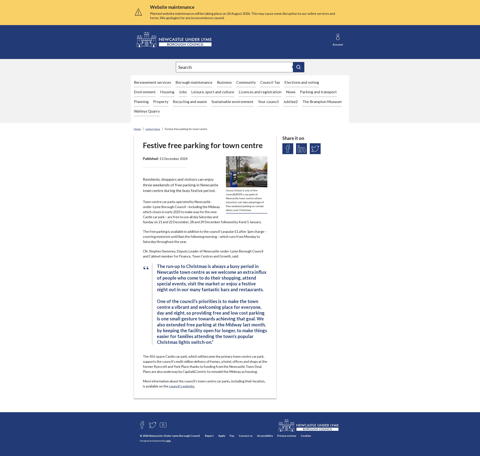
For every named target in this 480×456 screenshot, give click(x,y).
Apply (221, 435)
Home (137, 129)
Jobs (183, 92)
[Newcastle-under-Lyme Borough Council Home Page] (174, 40)
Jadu (168, 440)
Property (160, 101)
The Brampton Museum (322, 101)
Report (209, 435)
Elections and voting (301, 82)
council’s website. (182, 386)
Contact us (246, 435)
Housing (167, 92)
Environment (145, 92)
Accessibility (265, 435)
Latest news (153, 129)
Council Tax (270, 82)
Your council (268, 101)
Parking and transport (318, 92)
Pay (232, 435)
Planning (141, 101)
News (291, 92)
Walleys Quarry (147, 111)
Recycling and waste (190, 101)
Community (246, 82)
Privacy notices (286, 435)
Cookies (306, 435)
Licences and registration (260, 92)
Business (224, 82)
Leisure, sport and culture (212, 92)
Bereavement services (152, 82)
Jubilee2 (290, 101)
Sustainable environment (233, 101)
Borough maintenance (194, 82)
